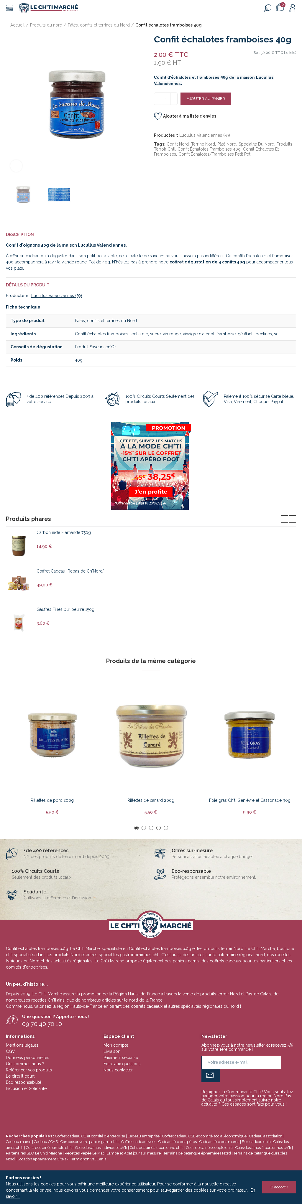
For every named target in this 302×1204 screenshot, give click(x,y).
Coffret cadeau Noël (138, 1141)
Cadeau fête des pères (177, 1141)
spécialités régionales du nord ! (211, 1006)
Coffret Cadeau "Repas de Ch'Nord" (70, 571)
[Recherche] (267, 8)
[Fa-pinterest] (246, 1115)
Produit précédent (277, 25)
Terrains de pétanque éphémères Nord (197, 1153)
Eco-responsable (191, 871)
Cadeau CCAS (46, 1141)
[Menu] (9, 8)
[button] (12, 105)
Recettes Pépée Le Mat (84, 1153)
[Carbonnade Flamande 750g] (19, 546)
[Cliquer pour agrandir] (16, 166)
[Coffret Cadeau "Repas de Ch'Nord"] (19, 584)
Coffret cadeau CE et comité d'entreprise (90, 1136)
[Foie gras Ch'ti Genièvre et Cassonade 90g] (249, 735)
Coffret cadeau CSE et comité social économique (204, 1136)
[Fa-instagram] (256, 1115)
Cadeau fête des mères (219, 1141)
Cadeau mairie (18, 1141)
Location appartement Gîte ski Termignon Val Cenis (61, 1159)
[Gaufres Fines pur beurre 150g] (19, 622)
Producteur (17, 295)
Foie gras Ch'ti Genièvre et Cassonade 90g (249, 800)
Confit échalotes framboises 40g (209, 149)
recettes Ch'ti (44, 1000)
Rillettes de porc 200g (52, 800)
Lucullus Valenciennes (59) (204, 135)
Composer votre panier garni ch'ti (89, 1141)
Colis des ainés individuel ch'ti (101, 1147)
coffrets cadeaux (147, 1006)
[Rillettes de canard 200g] (151, 735)
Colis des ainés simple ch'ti (49, 1147)
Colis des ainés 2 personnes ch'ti (263, 1147)
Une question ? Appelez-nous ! (55, 1016)
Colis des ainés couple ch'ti (209, 1147)
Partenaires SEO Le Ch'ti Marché (34, 1153)
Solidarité (35, 892)
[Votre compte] (292, 8)
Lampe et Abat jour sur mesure (134, 1153)
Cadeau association (266, 1136)
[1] (210, 1075)
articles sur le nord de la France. (132, 1000)
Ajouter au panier (206, 98)
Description (20, 234)
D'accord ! (279, 1187)
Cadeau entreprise (144, 1136)
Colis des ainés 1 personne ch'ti (156, 1147)
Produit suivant (291, 25)
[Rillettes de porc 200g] (52, 735)
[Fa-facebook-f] (237, 1115)
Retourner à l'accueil (284, 25)
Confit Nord (178, 144)
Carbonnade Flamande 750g (64, 532)
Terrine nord (203, 144)
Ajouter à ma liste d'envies (189, 116)
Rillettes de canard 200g (150, 800)
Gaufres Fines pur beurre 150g (65, 609)
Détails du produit (28, 285)
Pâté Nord (226, 144)
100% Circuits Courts (35, 871)
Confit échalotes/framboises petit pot (214, 154)
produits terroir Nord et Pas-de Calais (235, 994)
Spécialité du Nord (256, 144)
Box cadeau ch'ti (256, 1141)
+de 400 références (46, 850)
